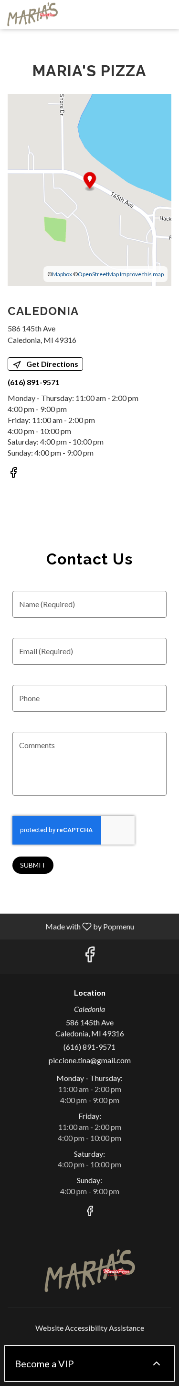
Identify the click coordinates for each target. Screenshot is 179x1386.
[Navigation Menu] (166, 14)
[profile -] (142, 14)
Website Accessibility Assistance (89, 1327)
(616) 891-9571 (89, 1046)
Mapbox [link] (62, 274)
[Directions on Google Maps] (89, 188)
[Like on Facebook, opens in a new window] (13, 474)
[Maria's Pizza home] (50, 14)
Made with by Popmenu (70, 926)
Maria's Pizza (89, 1270)
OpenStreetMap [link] (98, 274)
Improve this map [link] (142, 274)
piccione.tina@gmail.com (90, 1060)
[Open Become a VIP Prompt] (156, 1363)
